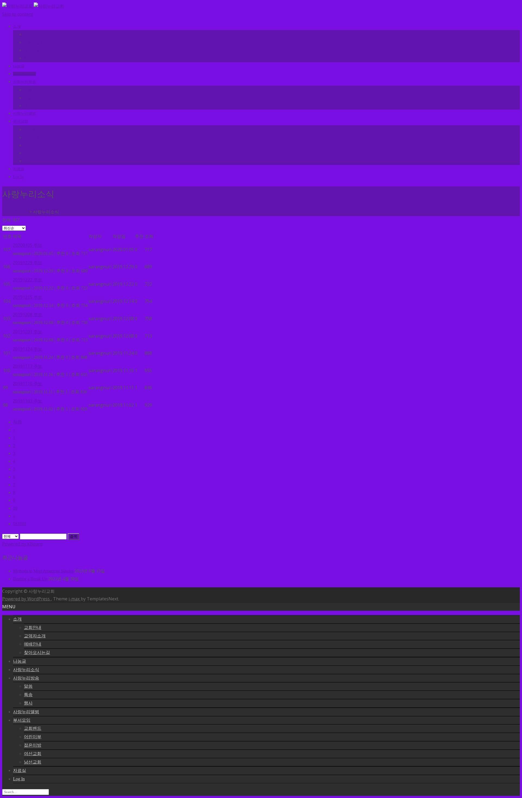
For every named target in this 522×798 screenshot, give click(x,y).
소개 (17, 26)
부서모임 (20, 121)
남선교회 (31, 161)
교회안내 (31, 35)
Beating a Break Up (30, 578)
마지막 (19, 523)
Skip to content (17, 14)
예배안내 (31, 50)
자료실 (18, 169)
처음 (17, 422)
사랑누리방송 (24, 82)
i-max (75, 599)
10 (15, 508)
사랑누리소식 (24, 74)
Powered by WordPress (26, 599)
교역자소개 (33, 42)
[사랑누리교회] (33, 6)
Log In (18, 177)
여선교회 (31, 153)
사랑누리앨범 (24, 113)
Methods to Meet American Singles (43, 571)
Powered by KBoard (22, 544)
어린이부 (31, 138)
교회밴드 (31, 130)
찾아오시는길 (35, 58)
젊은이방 (31, 146)
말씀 (28, 90)
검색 (73, 536)
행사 (28, 106)
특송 (28, 98)
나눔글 (18, 66)
